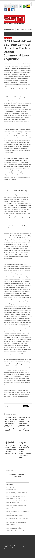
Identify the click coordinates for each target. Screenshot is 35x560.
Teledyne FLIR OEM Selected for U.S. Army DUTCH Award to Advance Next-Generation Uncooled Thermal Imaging (10, 447)
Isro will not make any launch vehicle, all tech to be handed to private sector (16, 493)
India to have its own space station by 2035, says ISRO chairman (17, 488)
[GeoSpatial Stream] (13, 9)
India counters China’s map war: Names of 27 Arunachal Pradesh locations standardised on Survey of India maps (17, 528)
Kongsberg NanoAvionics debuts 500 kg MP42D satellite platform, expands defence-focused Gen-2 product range (24, 449)
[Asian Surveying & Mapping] (14, 23)
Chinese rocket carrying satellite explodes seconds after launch (17, 519)
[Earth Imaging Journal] (28, 6)
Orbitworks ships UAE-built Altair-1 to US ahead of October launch (16, 501)
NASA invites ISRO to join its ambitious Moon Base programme (16, 523)
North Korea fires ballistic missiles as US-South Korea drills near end (16, 497)
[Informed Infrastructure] (9, 9)
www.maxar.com (19, 220)
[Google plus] (16, 6)
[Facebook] (9, 6)
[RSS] (5, 6)
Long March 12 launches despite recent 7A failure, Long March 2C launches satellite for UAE (17, 507)
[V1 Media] (24, 6)
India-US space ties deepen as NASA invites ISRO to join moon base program (17, 512)
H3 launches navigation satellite (14, 515)
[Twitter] (13, 6)
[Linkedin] (20, 6)
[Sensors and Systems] (5, 9)
